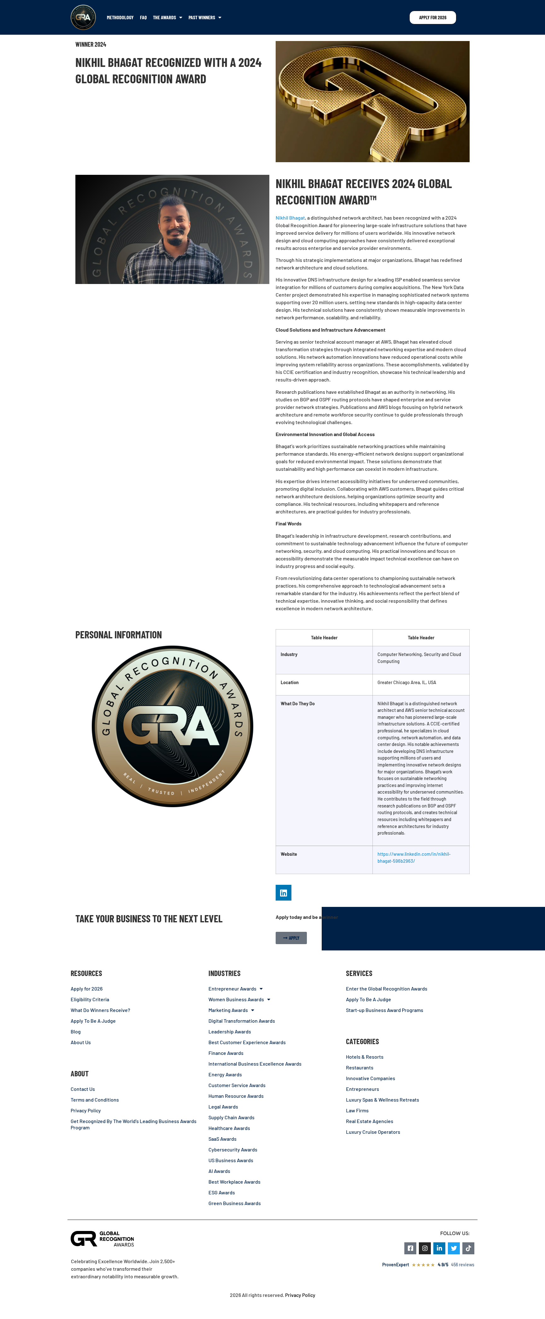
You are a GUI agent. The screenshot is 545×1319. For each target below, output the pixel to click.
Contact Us (83, 1089)
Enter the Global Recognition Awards (386, 988)
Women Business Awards (236, 999)
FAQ (143, 17)
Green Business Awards (234, 1203)
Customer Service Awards (237, 1085)
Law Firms (357, 1110)
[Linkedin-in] (439, 1248)
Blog (76, 1031)
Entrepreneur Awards (232, 988)
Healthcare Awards (229, 1128)
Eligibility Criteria (90, 999)
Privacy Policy (86, 1110)
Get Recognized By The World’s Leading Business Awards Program (133, 1124)
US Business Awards (230, 1160)
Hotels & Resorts (365, 1057)
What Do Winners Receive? (100, 1010)
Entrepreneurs (362, 1089)
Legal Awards (223, 1106)
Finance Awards (225, 1053)
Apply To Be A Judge (93, 1021)
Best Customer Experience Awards (247, 1042)
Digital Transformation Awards (241, 1021)
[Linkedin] (283, 893)
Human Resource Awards (236, 1096)
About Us (81, 1042)
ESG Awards (221, 1192)
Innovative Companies (370, 1078)
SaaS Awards (222, 1139)
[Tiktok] (468, 1248)
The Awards (164, 17)
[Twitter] (454, 1248)
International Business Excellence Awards (255, 1064)
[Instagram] (425, 1248)
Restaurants (359, 1067)
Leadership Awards (229, 1031)
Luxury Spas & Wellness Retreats (382, 1100)
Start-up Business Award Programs (384, 1010)
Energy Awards (225, 1074)
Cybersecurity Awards (232, 1149)
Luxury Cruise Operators (373, 1132)
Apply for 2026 (87, 988)
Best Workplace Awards (234, 1182)
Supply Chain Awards (231, 1117)
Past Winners (202, 17)
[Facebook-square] (410, 1248)
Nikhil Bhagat (290, 218)
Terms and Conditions (95, 1100)
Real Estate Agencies (369, 1121)
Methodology (120, 17)
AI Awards (219, 1171)
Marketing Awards (228, 1010)
